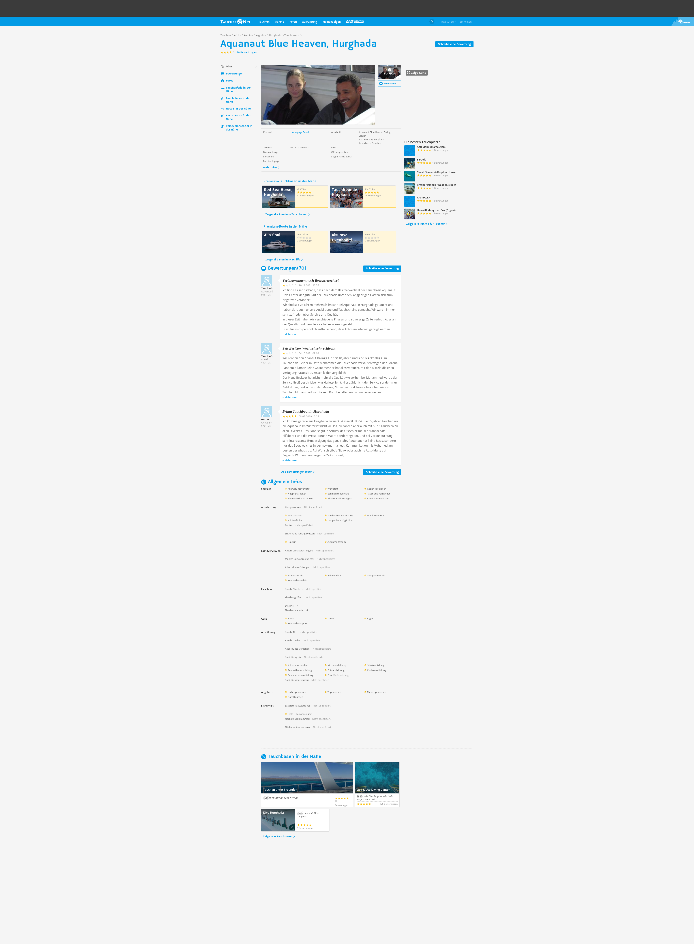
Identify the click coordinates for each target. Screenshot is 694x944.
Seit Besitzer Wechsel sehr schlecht (308, 348)
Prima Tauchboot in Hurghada (305, 411)
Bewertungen (234, 74)
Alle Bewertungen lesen (296, 472)
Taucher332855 (270, 288)
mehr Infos (270, 167)
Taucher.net (235, 21)
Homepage (296, 132)
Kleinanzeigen (331, 22)
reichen (265, 419)
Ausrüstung (309, 22)
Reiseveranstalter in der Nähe (239, 128)
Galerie (279, 22)
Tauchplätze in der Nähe (238, 100)
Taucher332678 (270, 356)
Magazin (355, 21)
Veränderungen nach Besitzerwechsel (310, 280)
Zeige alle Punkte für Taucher (425, 224)
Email (306, 132)
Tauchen (263, 22)
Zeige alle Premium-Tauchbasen (286, 214)
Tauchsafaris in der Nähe (238, 89)
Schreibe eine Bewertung (454, 44)
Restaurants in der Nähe (238, 117)
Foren (293, 22)
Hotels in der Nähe (238, 109)
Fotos (229, 81)
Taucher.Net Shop (682, 21)
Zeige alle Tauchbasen (277, 836)
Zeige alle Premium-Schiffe (282, 260)
